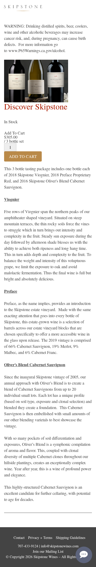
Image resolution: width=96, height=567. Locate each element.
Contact (19, 537)
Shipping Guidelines (70, 537)
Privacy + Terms (40, 537)
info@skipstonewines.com (60, 546)
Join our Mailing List (48, 551)
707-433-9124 (28, 546)
